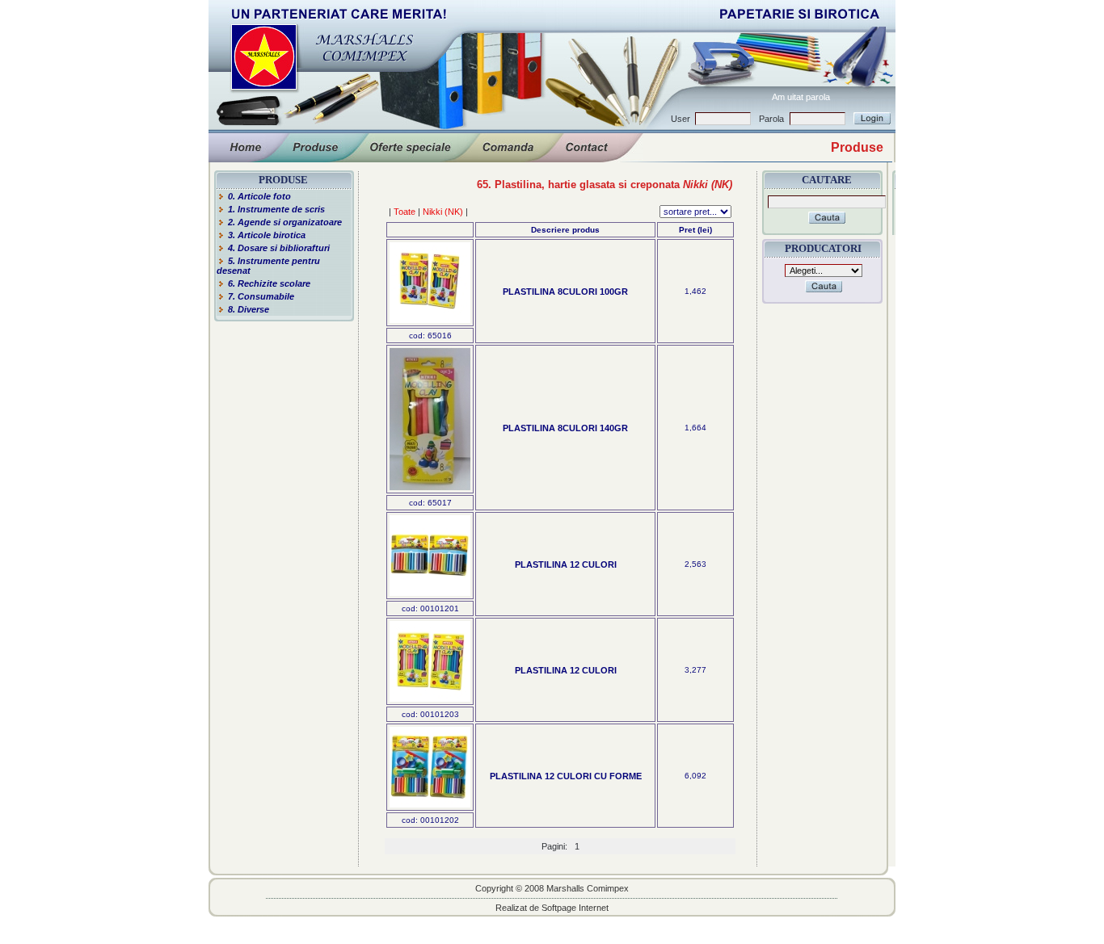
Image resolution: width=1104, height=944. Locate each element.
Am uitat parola (801, 97)
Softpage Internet (575, 908)
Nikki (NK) (443, 211)
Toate (404, 211)
